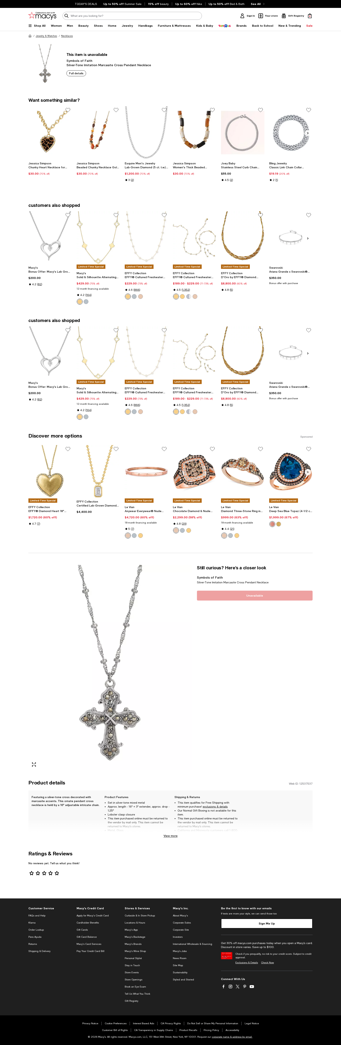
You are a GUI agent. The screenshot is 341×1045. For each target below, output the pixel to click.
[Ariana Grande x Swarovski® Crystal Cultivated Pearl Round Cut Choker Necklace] (291, 237)
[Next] (308, 133)
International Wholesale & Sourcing (192, 944)
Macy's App (131, 929)
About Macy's (180, 915)
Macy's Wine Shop (135, 951)
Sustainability (180, 972)
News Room (179, 958)
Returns (32, 944)
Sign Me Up (267, 923)
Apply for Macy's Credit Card (93, 915)
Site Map (178, 965)
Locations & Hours (135, 922)
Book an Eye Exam (135, 986)
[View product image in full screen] (34, 764)
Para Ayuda (34, 937)
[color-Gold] (128, 296)
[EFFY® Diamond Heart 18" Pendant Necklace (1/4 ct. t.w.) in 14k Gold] (50, 471)
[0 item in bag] (310, 16)
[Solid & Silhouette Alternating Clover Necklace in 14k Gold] (98, 237)
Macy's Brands (133, 944)
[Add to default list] (68, 110)
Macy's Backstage (135, 937)
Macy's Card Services (89, 944)
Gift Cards (82, 929)
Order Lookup (36, 929)
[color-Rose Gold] (140, 296)
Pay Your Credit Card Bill (90, 951)
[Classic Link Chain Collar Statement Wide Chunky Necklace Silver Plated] (291, 132)
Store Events (132, 972)
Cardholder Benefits (88, 922)
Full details (76, 73)
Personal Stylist (133, 958)
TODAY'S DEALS (86, 4)
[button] (110, 667)
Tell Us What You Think (137, 993)
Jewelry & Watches (46, 36)
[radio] (80, 301)
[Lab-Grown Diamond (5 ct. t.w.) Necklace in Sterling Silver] (146, 132)
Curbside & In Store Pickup (140, 915)
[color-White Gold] (86, 301)
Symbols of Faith (79, 60)
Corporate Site (181, 929)
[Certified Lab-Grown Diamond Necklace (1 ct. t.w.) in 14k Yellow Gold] (98, 471)
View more (171, 835)
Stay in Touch (132, 965)
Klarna (32, 922)
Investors (178, 937)
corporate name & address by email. (232, 1037)
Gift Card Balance (87, 937)
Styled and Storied (183, 979)
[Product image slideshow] (110, 667)
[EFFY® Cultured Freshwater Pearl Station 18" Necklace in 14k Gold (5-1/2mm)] (146, 237)
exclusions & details (215, 806)
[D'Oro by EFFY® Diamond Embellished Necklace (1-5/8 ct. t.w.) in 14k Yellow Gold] (242, 237)
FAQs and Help (36, 915)
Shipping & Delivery (39, 951)
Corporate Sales (182, 922)
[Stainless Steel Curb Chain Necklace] (242, 132)
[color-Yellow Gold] (79, 301)
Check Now (267, 962)
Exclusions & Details (246, 962)
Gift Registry (131, 1001)
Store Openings (133, 979)
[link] (50, 168)
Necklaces (67, 36)
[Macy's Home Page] (42, 16)
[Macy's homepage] (30, 36)
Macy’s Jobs (180, 951)
